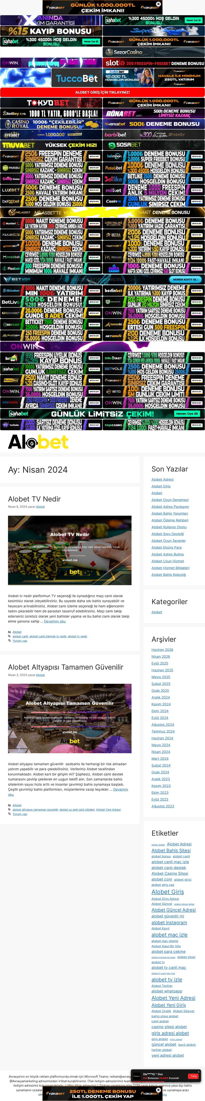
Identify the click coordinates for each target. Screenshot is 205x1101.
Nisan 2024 (161, 752)
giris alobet (160, 1039)
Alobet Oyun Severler (169, 541)
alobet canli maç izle (170, 861)
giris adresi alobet (170, 1033)
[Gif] (102, 212)
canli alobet (160, 1021)
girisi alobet (176, 1039)
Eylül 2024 (160, 718)
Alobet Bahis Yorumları (170, 513)
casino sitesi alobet (169, 1026)
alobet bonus (161, 856)
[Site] (51, 156)
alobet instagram (169, 922)
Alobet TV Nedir (34, 499)
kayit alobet (187, 1045)
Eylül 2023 (160, 799)
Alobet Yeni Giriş (169, 1005)
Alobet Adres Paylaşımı (170, 507)
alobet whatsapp (167, 991)
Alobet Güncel (162, 904)
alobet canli (20, 636)
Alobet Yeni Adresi (108, 809)
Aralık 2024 (161, 697)
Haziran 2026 (162, 650)
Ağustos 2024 (163, 725)
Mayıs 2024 (161, 745)
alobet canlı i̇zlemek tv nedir (47, 636)
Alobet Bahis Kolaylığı (169, 575)
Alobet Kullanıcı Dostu (169, 527)
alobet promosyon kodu (163, 957)
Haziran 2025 (162, 670)
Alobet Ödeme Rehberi (170, 520)
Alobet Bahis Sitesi (171, 850)
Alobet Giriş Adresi (165, 899)
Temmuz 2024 (163, 731)
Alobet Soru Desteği (168, 534)
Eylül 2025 (160, 663)
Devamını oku (55, 621)
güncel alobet (164, 1044)
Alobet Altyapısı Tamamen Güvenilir (65, 667)
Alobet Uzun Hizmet (168, 561)
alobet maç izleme (165, 941)
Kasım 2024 (161, 704)
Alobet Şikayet (183, 1011)
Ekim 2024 (160, 711)
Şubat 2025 (161, 684)
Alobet (17, 632)
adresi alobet (158, 844)
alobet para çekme (169, 951)
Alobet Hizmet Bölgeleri (170, 568)
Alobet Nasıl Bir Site (166, 946)
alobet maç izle (170, 935)
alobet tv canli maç (169, 967)
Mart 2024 (160, 759)
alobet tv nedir (77, 636)
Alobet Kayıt (161, 928)
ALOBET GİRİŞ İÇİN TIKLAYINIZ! (102, 92)
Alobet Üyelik (161, 1011)
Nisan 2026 (161, 657)
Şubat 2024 (161, 765)
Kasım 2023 (161, 786)
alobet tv (158, 962)
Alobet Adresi (163, 479)
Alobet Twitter (162, 986)
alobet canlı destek (169, 867)
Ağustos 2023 (163, 806)
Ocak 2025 (160, 691)
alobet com (162, 879)
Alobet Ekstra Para (167, 547)
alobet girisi (182, 879)
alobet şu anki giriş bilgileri (76, 809)
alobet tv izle (167, 979)
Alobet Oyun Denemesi (170, 500)
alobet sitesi (186, 957)
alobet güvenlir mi (168, 916)
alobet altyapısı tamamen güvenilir (35, 809)
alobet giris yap (163, 885)
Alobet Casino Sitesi (170, 873)
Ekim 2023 (160, 793)
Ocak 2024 (160, 772)
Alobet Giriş (161, 486)
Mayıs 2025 (161, 677)
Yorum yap (20, 640)
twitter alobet (162, 1050)
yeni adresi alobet (168, 1055)
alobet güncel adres (184, 904)
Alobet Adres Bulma (168, 554)
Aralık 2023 (161, 779)
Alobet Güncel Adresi (174, 909)
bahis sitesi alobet (165, 1016)
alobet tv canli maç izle (163, 973)
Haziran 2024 (162, 738)
